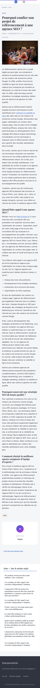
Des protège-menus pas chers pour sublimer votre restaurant (17, 576)
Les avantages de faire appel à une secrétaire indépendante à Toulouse (17, 583)
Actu (10, 7)
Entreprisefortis (10, 662)
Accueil (4, 7)
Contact (26, 676)
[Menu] (24, 1)
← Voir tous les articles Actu (12, 551)
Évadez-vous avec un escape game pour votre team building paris (19, 608)
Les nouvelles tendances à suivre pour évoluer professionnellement (18, 615)
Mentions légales (15, 676)
